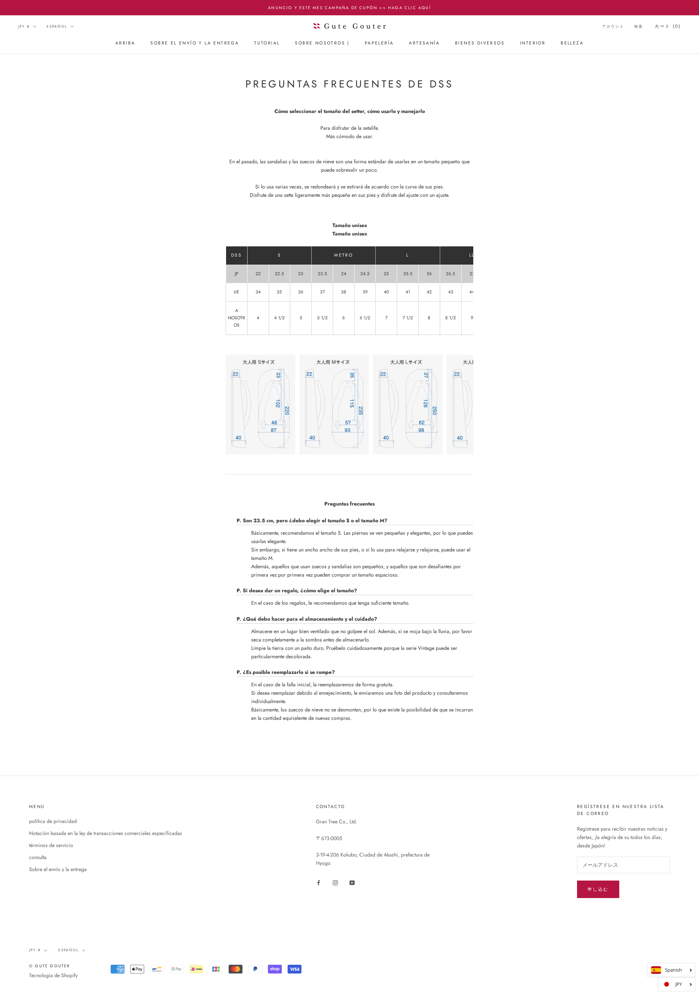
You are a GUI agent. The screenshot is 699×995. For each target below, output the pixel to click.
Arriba (125, 43)
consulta (38, 857)
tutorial (267, 43)
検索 (638, 26)
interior (532, 43)
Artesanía (424, 43)
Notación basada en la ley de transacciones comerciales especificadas (105, 833)
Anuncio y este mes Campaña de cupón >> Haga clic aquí (349, 8)
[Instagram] (335, 882)
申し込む (598, 889)
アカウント (613, 26)
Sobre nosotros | (322, 43)
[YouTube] (352, 882)
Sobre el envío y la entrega (194, 43)
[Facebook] (318, 882)
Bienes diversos (480, 43)
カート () (668, 26)
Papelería (379, 43)
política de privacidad (53, 821)
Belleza (572, 43)
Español (57, 26)
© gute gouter (49, 966)
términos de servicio (51, 845)
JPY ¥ (24, 26)
